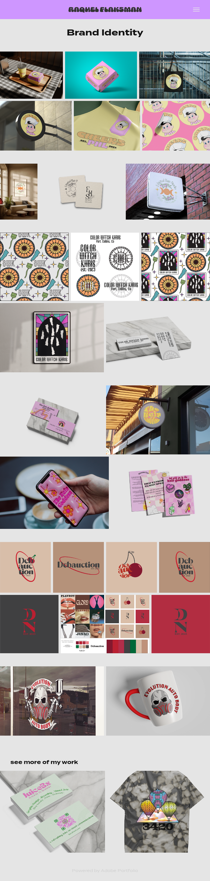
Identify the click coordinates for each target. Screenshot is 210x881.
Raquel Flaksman (105, 9)
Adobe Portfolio (119, 870)
